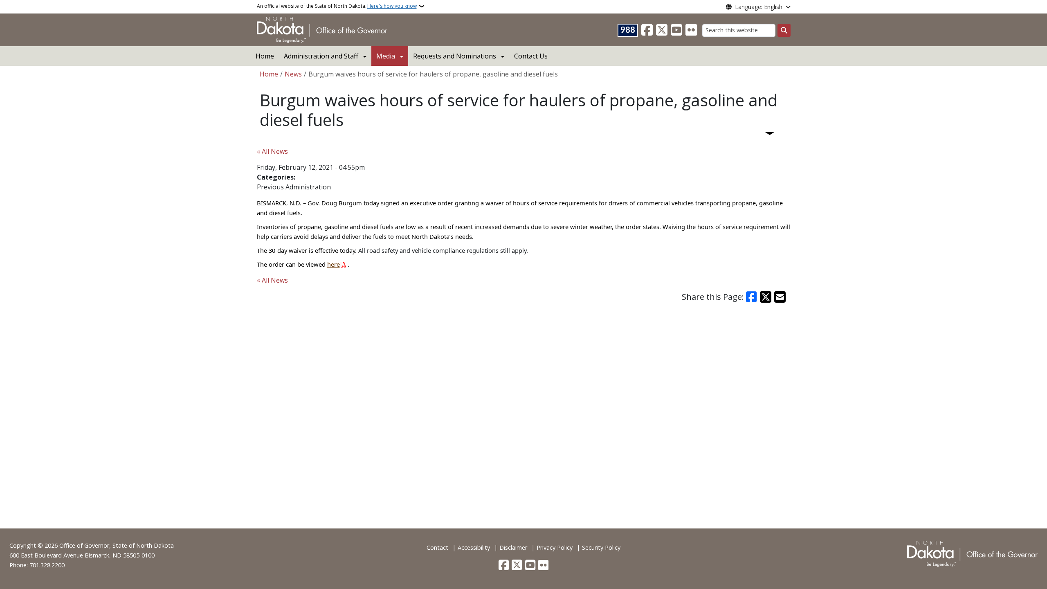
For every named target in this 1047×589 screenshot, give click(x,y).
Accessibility (474, 547)
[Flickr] (691, 30)
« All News (272, 151)
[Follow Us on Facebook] (647, 30)
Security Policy (601, 547)
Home (265, 56)
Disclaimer (513, 547)
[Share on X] (765, 297)
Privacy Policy (555, 547)
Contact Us (531, 56)
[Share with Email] (779, 297)
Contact (437, 547)
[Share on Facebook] (751, 297)
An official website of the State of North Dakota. (337, 5)
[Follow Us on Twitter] (661, 30)
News (293, 74)
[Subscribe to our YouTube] (676, 30)
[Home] (322, 29)
